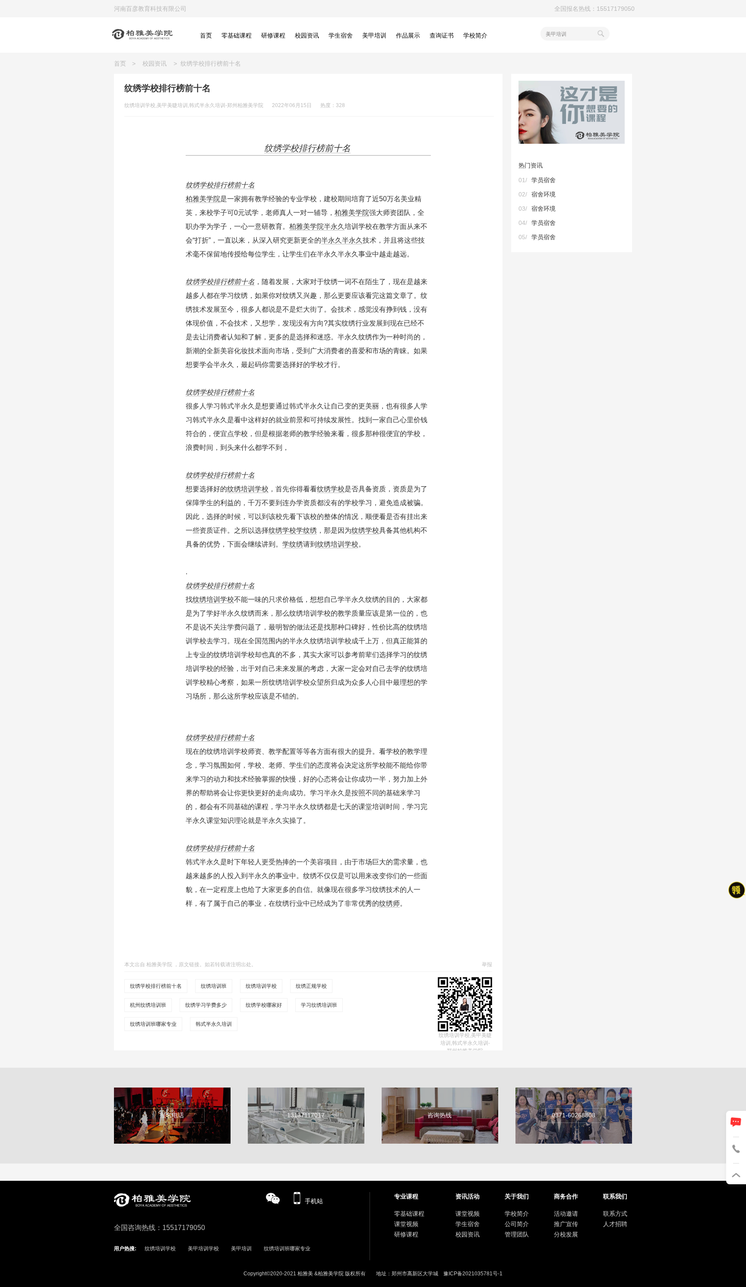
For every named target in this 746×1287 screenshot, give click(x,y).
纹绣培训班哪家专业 (153, 1024)
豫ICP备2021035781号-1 (473, 1274)
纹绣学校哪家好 (264, 1005)
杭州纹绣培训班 (148, 1005)
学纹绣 (306, 530)
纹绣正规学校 (311, 986)
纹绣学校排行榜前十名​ (156, 986)
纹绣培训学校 (248, 489)
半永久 (334, 226)
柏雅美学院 (203, 198)
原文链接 (189, 964)
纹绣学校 (331, 489)
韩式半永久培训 (214, 1024)
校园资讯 (154, 63)
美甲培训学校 (203, 1249)
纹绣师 (389, 903)
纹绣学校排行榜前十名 (220, 185)
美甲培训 (241, 1249)
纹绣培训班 (214, 986)
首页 (123, 63)
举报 (487, 964)
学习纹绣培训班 (319, 1005)
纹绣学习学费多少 (206, 1005)
